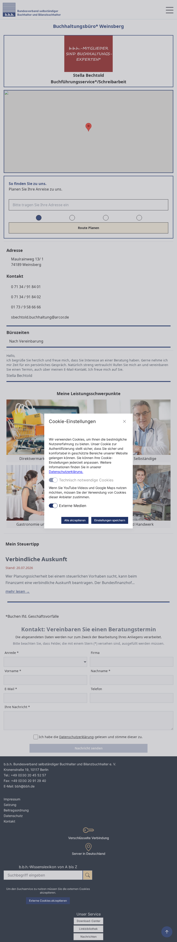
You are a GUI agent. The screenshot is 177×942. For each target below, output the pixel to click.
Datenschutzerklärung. (66, 472)
